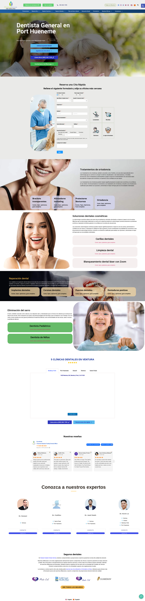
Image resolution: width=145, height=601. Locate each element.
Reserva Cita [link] (35, 11)
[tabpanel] (72, 395)
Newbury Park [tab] (52, 370)
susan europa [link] (102, 453)
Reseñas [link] (108, 119)
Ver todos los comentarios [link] (93, 444)
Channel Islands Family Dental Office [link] (47, 443)
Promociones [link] (26, 11)
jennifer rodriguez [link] (63, 453)
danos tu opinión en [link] (106, 444)
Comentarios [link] (96, 11)
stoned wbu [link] (82, 453)
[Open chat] (141, 596)
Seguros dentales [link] (72, 554)
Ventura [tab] (83, 370)
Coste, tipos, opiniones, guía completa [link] (105, 242)
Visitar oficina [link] (73, 414)
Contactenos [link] (118, 11)
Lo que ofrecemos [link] (108, 135)
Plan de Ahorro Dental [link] (73, 11)
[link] (143, 6)
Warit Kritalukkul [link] (42, 453)
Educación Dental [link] (86, 11)
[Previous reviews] (31, 461)
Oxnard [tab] (75, 370)
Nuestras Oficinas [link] (106, 11)
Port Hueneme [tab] (64, 370)
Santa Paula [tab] (93, 370)
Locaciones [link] (96, 119)
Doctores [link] (96, 135)
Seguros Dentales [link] (59, 11)
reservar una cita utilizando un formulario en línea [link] (79, 569)
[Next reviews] (113, 461)
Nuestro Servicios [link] (46, 11)
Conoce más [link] (52, 40)
